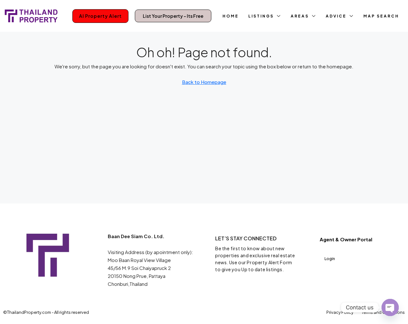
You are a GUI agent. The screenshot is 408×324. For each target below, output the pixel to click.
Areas (300, 16)
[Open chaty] (390, 307)
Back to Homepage (204, 82)
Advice (336, 16)
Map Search (381, 16)
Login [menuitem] (329, 258)
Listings (261, 16)
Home (230, 16)
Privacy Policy (339, 312)
